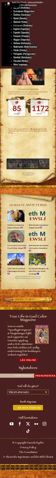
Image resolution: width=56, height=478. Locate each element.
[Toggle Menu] (51, 3)
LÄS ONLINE (28, 360)
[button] (14, 163)
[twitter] (28, 424)
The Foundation (28, 452)
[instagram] (44, 424)
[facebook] (20, 424)
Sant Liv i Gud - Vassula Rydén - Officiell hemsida (28, 3)
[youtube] (11, 424)
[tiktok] (28, 431)
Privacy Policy (28, 448)
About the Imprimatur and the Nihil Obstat (29, 457)
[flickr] (36, 424)
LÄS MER (28, 174)
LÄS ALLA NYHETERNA (28, 277)
